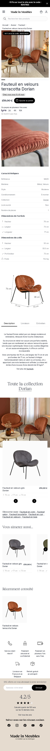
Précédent (16, 501)
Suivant (34, 501)
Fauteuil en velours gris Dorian (14, 489)
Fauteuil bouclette (18, 514)
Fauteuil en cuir (36, 514)
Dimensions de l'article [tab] (13, 216)
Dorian (46, 200)
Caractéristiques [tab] (10, 173)
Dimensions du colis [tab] (11, 237)
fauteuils (29, 369)
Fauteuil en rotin (27, 512)
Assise (13, 25)
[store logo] (21, 11)
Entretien (40, 323)
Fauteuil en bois (29, 517)
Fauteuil (21, 25)
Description (9, 323)
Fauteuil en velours (12, 517)
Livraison (25, 323)
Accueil (5, 25)
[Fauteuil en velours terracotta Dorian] (14, 609)
